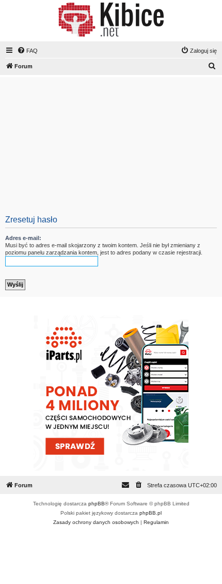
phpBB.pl (150, 513)
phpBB (96, 503)
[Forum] (110, 20)
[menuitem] (27, 50)
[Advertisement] (111, 147)
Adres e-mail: (23, 238)
